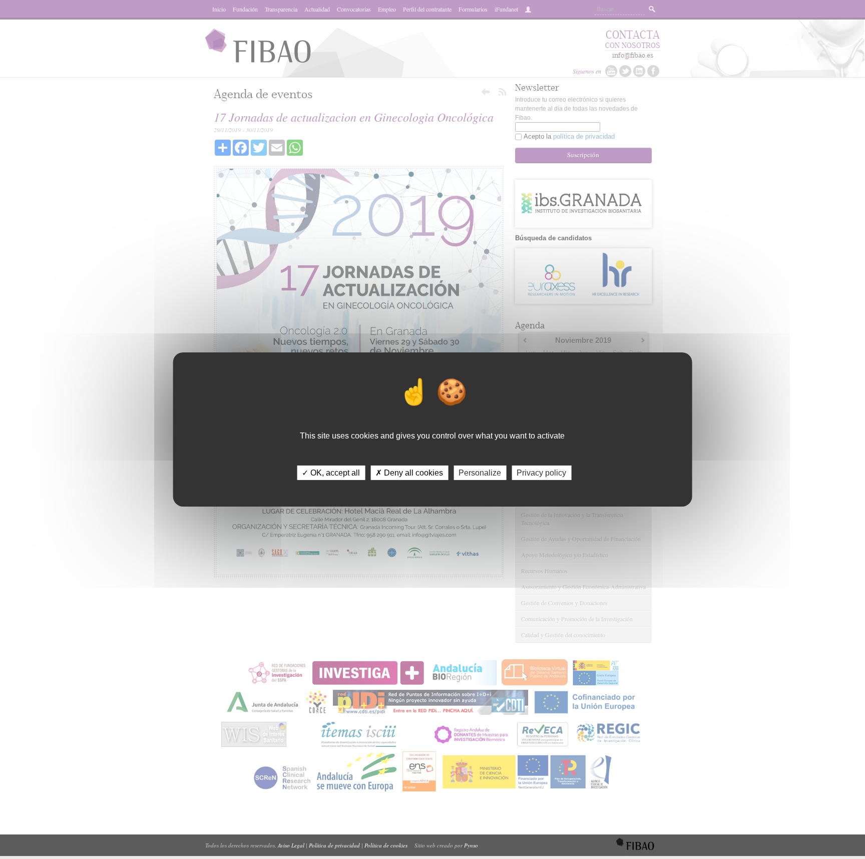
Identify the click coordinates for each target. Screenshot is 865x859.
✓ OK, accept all (331, 473)
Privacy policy (541, 473)
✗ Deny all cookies (409, 473)
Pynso (471, 845)
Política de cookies (385, 845)
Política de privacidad (334, 845)
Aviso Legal (291, 845)
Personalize (480, 473)
